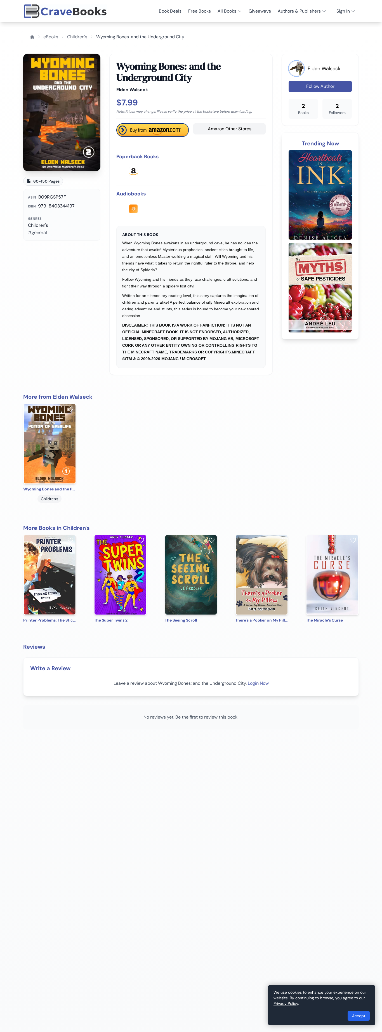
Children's (77, 37)
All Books (227, 11)
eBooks (50, 37)
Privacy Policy (285, 1003)
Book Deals (170, 11)
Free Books (199, 11)
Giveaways (260, 11)
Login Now (258, 683)
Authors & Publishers (299, 11)
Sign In (343, 11)
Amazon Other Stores (229, 129)
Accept (358, 1015)
